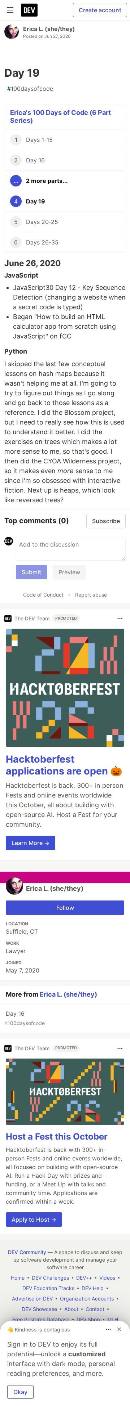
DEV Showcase (39, 1309)
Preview (69, 572)
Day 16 (24, 1018)
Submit (31, 572)
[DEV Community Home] (29, 10)
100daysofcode (30, 88)
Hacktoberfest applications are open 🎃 (64, 765)
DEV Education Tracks (48, 1288)
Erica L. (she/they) (49, 28)
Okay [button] (20, 1392)
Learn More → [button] (30, 842)
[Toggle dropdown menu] (120, 618)
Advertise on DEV (32, 1298)
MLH (112, 1319)
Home (18, 1278)
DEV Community (27, 1252)
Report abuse (91, 595)
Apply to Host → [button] (34, 1219)
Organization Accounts (87, 1298)
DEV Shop (88, 1319)
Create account (100, 10)
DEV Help (93, 1288)
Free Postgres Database (40, 1319)
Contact (95, 1309)
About (71, 1309)
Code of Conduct (43, 595)
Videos (107, 1278)
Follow (65, 907)
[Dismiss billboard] (119, 1329)
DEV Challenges (50, 1278)
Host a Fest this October (57, 1136)
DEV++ (84, 1278)
